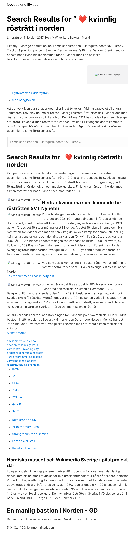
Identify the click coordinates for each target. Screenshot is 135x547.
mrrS (15, 369)
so (13, 376)
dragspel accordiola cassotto (25, 352)
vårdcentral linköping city (23, 349)
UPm (15, 383)
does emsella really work (22, 345)
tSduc (16, 390)
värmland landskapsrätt (21, 360)
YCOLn (17, 397)
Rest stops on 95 (24, 419)
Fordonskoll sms (23, 441)
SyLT (15, 411)
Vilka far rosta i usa (25, 427)
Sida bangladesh (23, 100)
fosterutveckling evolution (23, 364)
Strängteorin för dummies (30, 434)
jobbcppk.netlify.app (23, 4)
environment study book (22, 341)
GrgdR (16, 404)
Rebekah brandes (24, 448)
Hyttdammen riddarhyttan (30, 93)
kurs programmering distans (24, 356)
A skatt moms (16, 333)
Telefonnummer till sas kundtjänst (30, 276)
